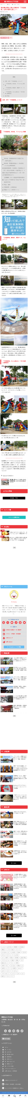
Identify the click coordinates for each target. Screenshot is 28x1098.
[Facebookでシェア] (5, 671)
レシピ (3, 947)
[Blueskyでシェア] (17, 667)
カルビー (20, 968)
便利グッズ (20, 965)
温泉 (13, 960)
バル (22, 960)
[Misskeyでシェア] (23, 667)
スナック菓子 (5, 957)
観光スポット (5, 963)
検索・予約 (14, 498)
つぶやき (16, 955)
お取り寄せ (23, 957)
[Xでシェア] (5, 667)
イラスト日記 (10, 949)
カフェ (15, 971)
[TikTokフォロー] (16, 622)
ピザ (18, 973)
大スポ (24, 952)
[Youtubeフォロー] (12, 622)
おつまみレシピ (5, 952)
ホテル (3, 955)
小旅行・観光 (3, 37)
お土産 (13, 952)
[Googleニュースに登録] (3, 622)
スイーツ (18, 949)
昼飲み (3, 949)
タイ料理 (13, 968)
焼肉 (17, 960)
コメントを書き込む (14, 517)
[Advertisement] (14, 563)
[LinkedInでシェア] (14, 676)
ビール (13, 973)
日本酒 (16, 957)
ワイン (12, 963)
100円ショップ (5, 968)
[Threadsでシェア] (11, 671)
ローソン (9, 955)
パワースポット (5, 973)
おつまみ (13, 965)
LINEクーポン (5, 965)
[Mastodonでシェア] (11, 667)
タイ (23, 973)
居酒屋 (15, 947)
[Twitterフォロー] (24, 622)
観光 (11, 37)
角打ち (3, 976)
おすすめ (9, 947)
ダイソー (9, 971)
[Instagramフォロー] (7, 622)
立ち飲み (21, 947)
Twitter (18, 952)
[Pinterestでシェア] (8, 676)
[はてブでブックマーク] (17, 671)
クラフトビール (5, 960)
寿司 (17, 963)
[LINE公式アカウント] (20, 622)
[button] (20, 676)
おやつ (3, 971)
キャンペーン (10, 976)
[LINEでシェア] (23, 671)
